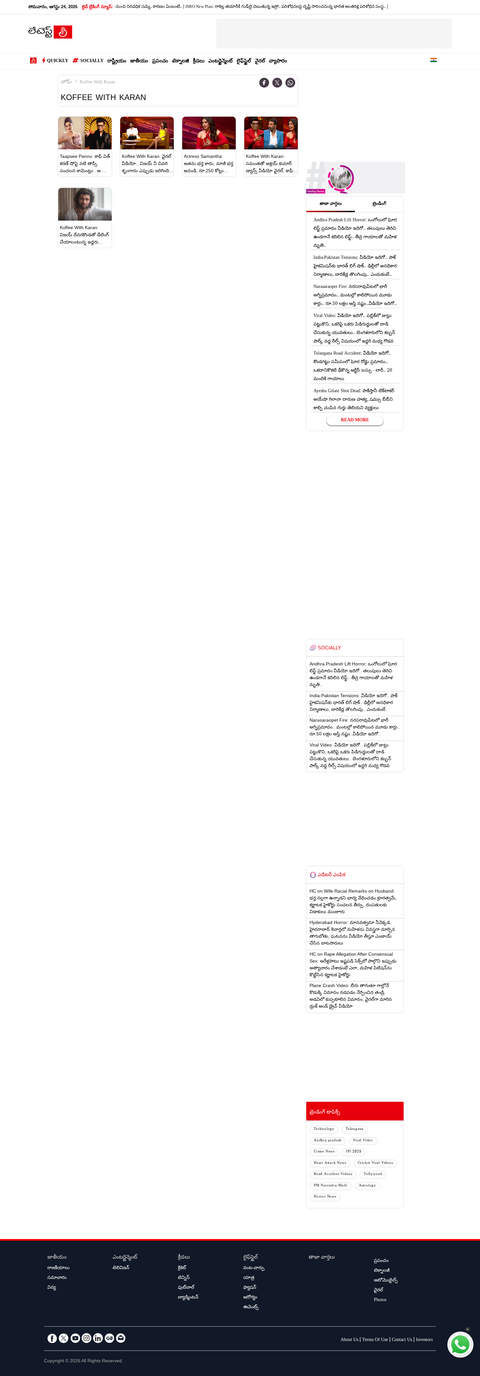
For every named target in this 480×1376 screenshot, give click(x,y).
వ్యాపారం (278, 61)
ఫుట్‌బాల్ (186, 1288)
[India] (434, 61)
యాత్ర (248, 1278)
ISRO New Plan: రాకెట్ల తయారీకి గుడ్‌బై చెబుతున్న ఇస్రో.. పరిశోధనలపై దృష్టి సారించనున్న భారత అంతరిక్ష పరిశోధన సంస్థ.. (264, 7)
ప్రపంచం (160, 61)
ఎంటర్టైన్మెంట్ (220, 61)
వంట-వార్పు (253, 1268)
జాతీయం (139, 61)
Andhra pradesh (328, 1141)
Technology (324, 1129)
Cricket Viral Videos (375, 1163)
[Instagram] (86, 1338)
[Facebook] (264, 83)
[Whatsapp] (290, 83)
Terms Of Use (375, 1340)
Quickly (57, 61)
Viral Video (363, 1141)
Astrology (367, 1186)
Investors (424, 1340)
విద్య (51, 1288)
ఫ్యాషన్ (249, 1288)
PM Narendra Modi (330, 1186)
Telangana (354, 1129)
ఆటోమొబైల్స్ (386, 1280)
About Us (349, 1340)
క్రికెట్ (182, 1268)
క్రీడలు (198, 61)
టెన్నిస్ (184, 1278)
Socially (92, 61)
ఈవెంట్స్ (251, 1307)
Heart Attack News (330, 1163)
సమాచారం (57, 1278)
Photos (380, 1300)
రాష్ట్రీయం (116, 61)
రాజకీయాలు (58, 1268)
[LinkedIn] (98, 1338)
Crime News (324, 1152)
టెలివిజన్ (121, 1268)
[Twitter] (277, 83)
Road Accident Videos (333, 1174)
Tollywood (373, 1174)
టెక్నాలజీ (180, 61)
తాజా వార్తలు (322, 1258)
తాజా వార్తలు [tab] (331, 204)
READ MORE (355, 420)
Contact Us (402, 1340)
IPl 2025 (353, 1152)
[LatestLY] (50, 34)
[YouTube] (75, 1338)
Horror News (325, 1197)
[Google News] (109, 1338)
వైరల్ (260, 61)
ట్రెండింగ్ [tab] (379, 204)
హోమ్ (66, 82)
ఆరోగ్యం (250, 1297)
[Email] (121, 1338)
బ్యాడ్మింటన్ (188, 1297)
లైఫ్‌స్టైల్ (244, 61)
